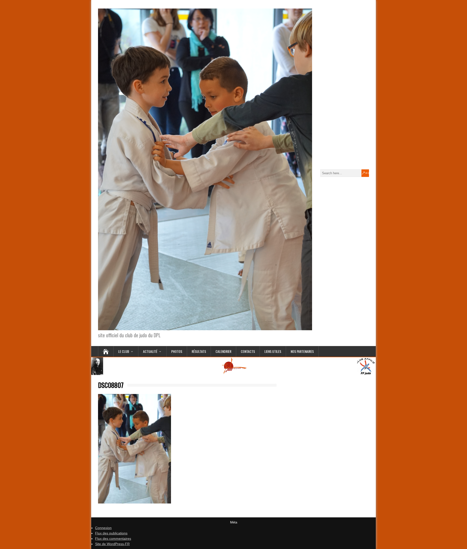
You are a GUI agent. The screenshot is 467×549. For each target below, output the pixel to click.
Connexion (103, 528)
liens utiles (272, 351)
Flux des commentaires (113, 538)
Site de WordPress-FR (112, 544)
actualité (150, 351)
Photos (176, 351)
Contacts (248, 351)
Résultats (199, 351)
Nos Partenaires (302, 351)
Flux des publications (111, 533)
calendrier (223, 351)
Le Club (123, 351)
